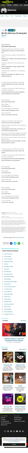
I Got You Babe (7, 256)
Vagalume (7, 1)
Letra (3, 30)
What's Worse (7, 306)
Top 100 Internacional (6, 423)
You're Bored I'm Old (9, 304)
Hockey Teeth (7, 299)
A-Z (21, 5)
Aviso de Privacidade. (14, 441)
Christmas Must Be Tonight (10, 281)
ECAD (2, 217)
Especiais (3, 417)
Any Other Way (7, 271)
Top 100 (9, 5)
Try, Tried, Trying (8, 289)
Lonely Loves (7, 296)
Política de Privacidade (19, 421)
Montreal (6, 264)
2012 (8, 216)
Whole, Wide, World (8, 294)
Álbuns (7, 16)
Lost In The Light (8, 254)
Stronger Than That (8, 314)
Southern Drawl (8, 301)
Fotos (12, 16)
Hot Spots (3, 419)
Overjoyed (6, 269)
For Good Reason (8, 311)
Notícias (25, 16)
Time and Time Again (9, 276)
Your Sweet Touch (8, 274)
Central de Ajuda (18, 417)
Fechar (14, 444)
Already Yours (7, 284)
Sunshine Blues (7, 309)
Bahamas (11, 10)
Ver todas (23, 320)
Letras (2, 16)
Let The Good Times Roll (10, 286)
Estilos (16, 5)
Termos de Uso (17, 419)
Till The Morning (7, 291)
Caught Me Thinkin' (8, 261)
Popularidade (18, 16)
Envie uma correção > (19, 237)
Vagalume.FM (22, 349)
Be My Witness (7, 279)
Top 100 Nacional (5, 421)
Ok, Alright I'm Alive (8, 266)
